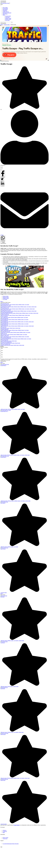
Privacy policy (5, 837)
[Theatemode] (1, 166)
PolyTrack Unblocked (7, 12)
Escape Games (8, 15)
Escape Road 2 (17, 825)
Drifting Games (8, 18)
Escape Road (5, 8)
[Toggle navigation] (9, 3)
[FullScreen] (1, 168)
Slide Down (5, 13)
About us (4, 830)
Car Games (7, 17)
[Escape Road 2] (4, 3)
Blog (4, 832)
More (4, 14)
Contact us (5, 831)
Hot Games (7, 20)
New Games (5, 7)
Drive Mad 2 (5, 9)
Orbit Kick (5, 10)
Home (1, 24)
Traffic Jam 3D (6, 11)
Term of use (5, 838)
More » (1, 301)
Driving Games (8, 19)
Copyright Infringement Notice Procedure (11, 843)
